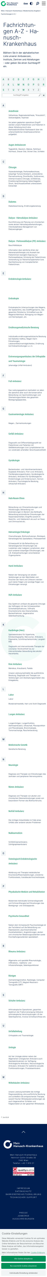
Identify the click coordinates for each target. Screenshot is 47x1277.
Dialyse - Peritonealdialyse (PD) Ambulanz (27, 241)
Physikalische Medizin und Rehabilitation (27, 891)
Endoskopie (14, 298)
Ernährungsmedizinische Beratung (24, 327)
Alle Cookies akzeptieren (23, 1259)
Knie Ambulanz (15, 664)
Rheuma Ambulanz (17, 951)
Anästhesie (13, 111)
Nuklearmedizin (15, 833)
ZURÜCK (6, 1117)
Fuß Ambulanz (15, 381)
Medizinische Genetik (18, 745)
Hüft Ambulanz (15, 595)
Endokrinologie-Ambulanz (20, 279)
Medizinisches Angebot (31, 11)
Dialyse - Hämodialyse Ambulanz (23, 218)
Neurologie (13, 765)
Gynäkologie (14, 460)
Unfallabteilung (15, 1031)
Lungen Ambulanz (17, 714)
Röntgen (12, 975)
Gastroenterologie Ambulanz (21, 414)
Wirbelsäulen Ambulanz (19, 1082)
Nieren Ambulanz (16, 787)
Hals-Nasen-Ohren (16, 498)
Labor (11, 694)
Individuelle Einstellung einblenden (24, 1273)
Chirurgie (12, 167)
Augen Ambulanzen (17, 145)
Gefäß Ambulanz (16, 433)
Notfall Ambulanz (16, 811)
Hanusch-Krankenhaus (14, 11)
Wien (3, 11)
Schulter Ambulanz (17, 1000)
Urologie (12, 1047)
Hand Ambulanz (16, 565)
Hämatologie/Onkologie (19, 532)
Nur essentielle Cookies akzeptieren (23, 1266)
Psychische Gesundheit (19, 916)
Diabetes (12, 201)
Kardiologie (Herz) (17, 630)
